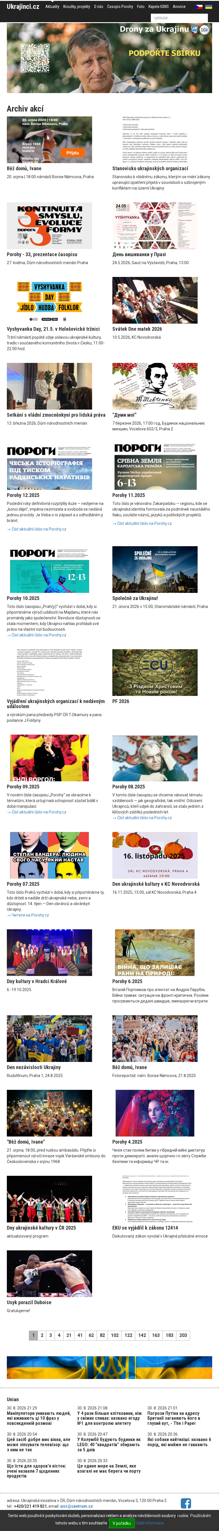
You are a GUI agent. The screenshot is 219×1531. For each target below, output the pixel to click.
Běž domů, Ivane (24, 168)
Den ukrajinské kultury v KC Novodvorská (156, 884)
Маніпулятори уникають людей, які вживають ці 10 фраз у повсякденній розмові (39, 1418)
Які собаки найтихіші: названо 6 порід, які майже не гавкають (179, 1442)
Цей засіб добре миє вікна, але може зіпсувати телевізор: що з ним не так (38, 1444)
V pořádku (122, 1523)
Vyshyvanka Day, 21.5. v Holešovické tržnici (53, 329)
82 (102, 1335)
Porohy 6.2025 (127, 981)
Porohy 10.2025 (23, 598)
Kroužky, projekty (76, 6)
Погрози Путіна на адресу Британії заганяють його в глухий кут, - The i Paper (173, 1418)
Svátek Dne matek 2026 (137, 329)
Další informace (149, 1523)
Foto (141, 6)
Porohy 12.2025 (23, 495)
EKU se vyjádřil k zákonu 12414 (145, 1228)
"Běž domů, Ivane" (26, 1142)
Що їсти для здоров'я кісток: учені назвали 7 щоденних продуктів (36, 1471)
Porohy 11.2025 (128, 495)
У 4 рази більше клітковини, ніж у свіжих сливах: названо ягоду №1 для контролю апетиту (109, 1418)
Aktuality (52, 6)
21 (69, 1335)
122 (128, 1335)
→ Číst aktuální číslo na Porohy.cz (36, 529)
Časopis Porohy (120, 6)
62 (91, 1335)
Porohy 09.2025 (23, 787)
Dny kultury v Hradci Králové (37, 981)
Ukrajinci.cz (23, 7)
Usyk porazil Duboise (29, 1302)
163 (156, 1335)
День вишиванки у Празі (139, 254)
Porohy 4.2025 (127, 1142)
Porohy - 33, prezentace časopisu (42, 254)
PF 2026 (120, 701)
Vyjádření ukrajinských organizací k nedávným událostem (56, 703)
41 (80, 1335)
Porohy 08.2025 (128, 787)
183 (169, 1335)
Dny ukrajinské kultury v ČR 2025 (41, 1228)
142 (142, 1335)
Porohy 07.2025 (23, 884)
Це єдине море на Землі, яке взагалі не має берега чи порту (109, 1468)
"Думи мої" (124, 415)
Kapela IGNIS (159, 6)
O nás (98, 6)
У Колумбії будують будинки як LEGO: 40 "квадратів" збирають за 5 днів (109, 1444)
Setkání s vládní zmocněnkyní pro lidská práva (56, 415)
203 (183, 1335)
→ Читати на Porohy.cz (28, 915)
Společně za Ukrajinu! (135, 598)
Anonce (179, 6)
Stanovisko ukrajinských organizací (150, 168)
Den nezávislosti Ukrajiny (34, 1067)
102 (115, 1335)
